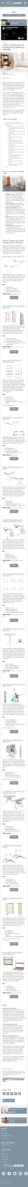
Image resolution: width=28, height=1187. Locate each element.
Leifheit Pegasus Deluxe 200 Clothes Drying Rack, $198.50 (13, 520)
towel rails (8, 1030)
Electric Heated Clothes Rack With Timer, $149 (12, 361)
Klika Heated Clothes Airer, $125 (16, 126)
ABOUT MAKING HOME (6, 1135)
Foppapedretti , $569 (14, 307)
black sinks (9, 1079)
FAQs (7, 166)
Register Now (4, 1130)
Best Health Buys (4, 1159)
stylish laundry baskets (18, 228)
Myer (12, 294)
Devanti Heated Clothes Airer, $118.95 (13, 468)
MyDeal (16, 779)
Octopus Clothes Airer (10, 193)
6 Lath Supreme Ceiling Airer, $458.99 (13, 846)
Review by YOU (4, 1154)
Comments (9, 1100)
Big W (16, 455)
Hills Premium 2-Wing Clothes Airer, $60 (13, 418)
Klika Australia (17, 294)
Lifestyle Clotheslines (16, 886)
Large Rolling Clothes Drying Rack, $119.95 (13, 741)
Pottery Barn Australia (16, 992)
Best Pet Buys (4, 1161)
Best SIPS (3, 1152)
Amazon (13, 455)
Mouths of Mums (5, 1156)
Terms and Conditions (6, 1183)
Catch (21, 346)
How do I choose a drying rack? (13, 122)
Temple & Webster (15, 346)
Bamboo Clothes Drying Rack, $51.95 (13, 899)
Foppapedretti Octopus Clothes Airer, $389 (13, 629)
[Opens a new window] (3, 1173)
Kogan (12, 405)
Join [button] (9, 15)
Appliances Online (18, 560)
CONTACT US (4, 1138)
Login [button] (20, 15)
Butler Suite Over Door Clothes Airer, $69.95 (13, 575)
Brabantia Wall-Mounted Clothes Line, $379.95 (14, 685)
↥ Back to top (4, 1106)
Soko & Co (13, 833)
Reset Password (4, 1133)
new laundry (12, 107)
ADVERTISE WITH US (5, 1145)
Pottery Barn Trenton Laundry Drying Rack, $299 (13, 953)
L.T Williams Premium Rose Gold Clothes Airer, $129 (14, 792)
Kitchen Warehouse (7, 348)
